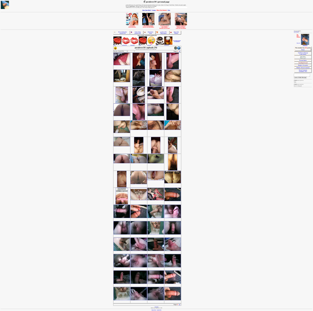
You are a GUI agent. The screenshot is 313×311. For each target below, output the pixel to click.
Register (297, 31)
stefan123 (305, 45)
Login (295, 31)
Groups (154, 10)
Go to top (156, 306)
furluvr (114, 45)
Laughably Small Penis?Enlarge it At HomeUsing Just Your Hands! (181, 27)
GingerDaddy (132, 45)
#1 (177, 51)
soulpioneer (149, 45)
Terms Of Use (154, 309)
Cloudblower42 (124, 45)
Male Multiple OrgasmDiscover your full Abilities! (148, 26)
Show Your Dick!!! (146, 10)
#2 (179, 51)
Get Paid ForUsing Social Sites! (132, 26)
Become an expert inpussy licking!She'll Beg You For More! (164, 27)
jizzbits (157, 45)
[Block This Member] (161, 10)
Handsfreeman (166, 45)
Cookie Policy (159, 309)
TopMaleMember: (298, 36)
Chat (169, 10)
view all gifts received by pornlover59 (177, 41)
